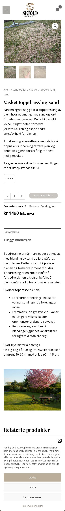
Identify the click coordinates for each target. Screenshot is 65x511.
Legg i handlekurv (43, 195)
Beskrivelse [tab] (11, 232)
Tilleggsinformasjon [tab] (17, 240)
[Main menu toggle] (6, 10)
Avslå (32, 487)
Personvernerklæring (32, 505)
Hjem (7, 89)
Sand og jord (20, 89)
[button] (59, 440)
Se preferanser (32, 497)
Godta (32, 477)
